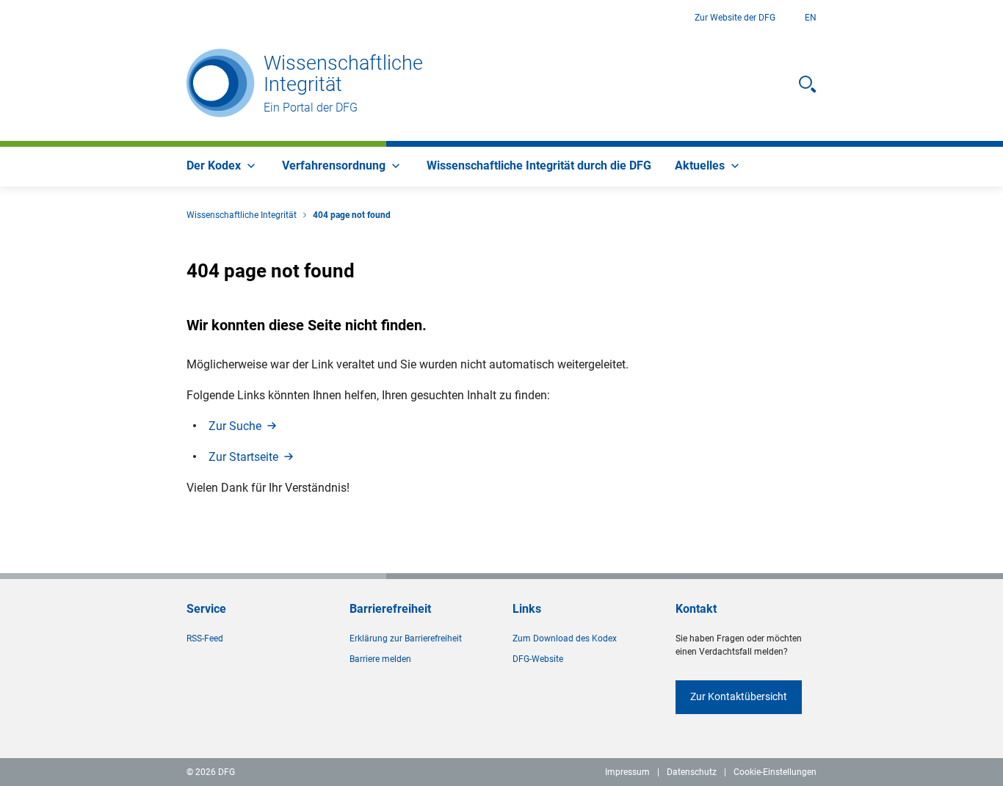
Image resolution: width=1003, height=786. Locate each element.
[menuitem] (222, 166)
